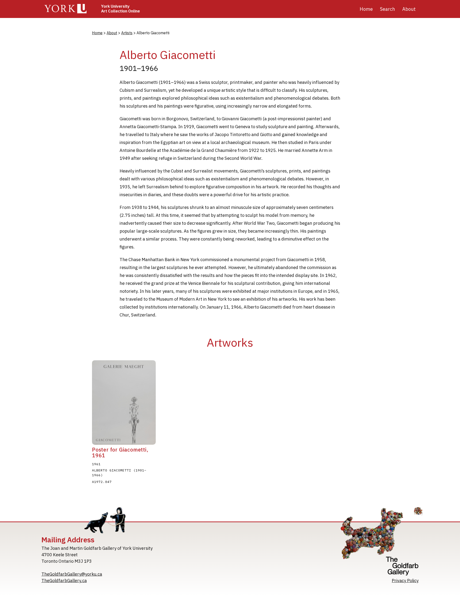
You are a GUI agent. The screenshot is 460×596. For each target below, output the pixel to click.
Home (366, 9)
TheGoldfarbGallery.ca (64, 580)
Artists (126, 32)
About (112, 32)
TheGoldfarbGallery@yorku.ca (71, 574)
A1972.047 (102, 482)
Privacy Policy (405, 580)
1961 (96, 464)
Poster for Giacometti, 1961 (120, 452)
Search (387, 9)
